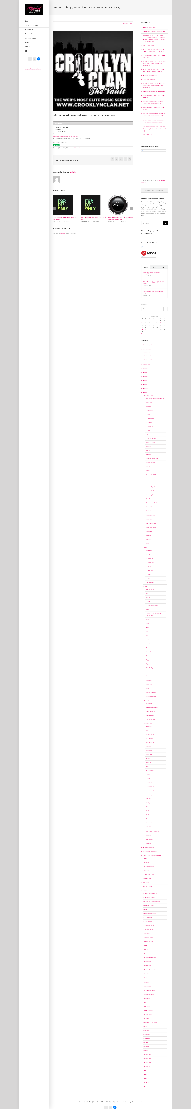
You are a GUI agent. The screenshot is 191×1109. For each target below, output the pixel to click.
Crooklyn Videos (148, 937)
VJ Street (146, 1074)
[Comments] (163, 267)
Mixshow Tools (150, 491)
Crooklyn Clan (73, 148)
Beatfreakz (149, 750)
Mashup (146, 978)
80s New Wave (150, 589)
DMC (147, 434)
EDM (147, 609)
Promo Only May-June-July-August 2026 (154, 91)
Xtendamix (147, 1087)
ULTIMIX (148, 535)
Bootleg (148, 597)
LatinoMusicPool (150, 711)
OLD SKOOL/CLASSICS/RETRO (152, 855)
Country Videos (148, 929)
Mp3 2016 (145, 380)
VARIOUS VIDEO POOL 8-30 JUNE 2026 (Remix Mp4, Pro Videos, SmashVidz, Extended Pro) (154, 115)
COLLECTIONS (148, 395)
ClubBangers (149, 410)
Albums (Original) (147, 345)
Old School (147, 870)
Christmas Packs (148, 356)
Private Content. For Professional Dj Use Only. (65, 136)
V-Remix (146, 1046)
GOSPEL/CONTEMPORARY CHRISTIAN (154, 614)
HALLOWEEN (147, 364)
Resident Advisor (150, 515)
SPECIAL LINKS (147, 886)
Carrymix (148, 406)
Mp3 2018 (145, 388)
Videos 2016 (147, 1062)
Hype (147, 623)
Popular (146, 267)
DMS (147, 815)
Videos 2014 (147, 1054)
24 (142, 329)
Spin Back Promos (151, 523)
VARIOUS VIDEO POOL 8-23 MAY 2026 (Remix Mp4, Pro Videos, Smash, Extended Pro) (154, 129)
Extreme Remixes (150, 442)
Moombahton (149, 643)
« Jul (142, 333)
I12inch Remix (150, 827)
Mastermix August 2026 (149, 27)
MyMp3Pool (149, 839)
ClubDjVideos (148, 921)
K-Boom (148, 470)
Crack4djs (148, 414)
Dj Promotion (149, 422)
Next (131, 23)
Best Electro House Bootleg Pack (155, 398)
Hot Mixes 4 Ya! (150, 462)
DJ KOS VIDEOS (148, 941)
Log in (151, 190)
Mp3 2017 (145, 384)
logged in (62, 258)
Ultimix (146, 1042)
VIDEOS (145, 890)
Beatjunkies (149, 754)
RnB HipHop (149, 668)
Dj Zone (148, 430)
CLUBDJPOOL (148, 917)
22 (161, 327)
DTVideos (147, 950)
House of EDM (106, 1102)
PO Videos (147, 998)
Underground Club (151, 696)
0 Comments (81, 148)
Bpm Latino (149, 703)
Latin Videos (147, 974)
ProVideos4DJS (148, 1010)
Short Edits (149, 672)
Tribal (147, 688)
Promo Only (149, 507)
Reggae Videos (148, 1014)
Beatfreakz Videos (149, 905)
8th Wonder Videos (149, 897)
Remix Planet (149, 511)
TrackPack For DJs (151, 527)
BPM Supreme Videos (150, 913)
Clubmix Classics (149, 866)
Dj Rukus (148, 574)
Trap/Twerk (149, 684)
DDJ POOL (149, 799)
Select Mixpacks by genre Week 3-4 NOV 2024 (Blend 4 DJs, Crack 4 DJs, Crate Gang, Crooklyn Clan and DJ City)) (65, 219)
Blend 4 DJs (149, 766)
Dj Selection (149, 426)
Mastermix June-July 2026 (150, 75)
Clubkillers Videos (149, 925)
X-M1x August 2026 (148, 45)
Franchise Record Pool (152, 823)
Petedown (148, 648)
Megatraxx (149, 483)
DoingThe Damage (151, 438)
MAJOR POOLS (148, 723)
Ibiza (147, 627)
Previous (125, 23)
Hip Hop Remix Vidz (149, 970)
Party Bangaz (149, 499)
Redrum (148, 656)
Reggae (148, 660)
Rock (145, 1026)
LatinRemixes (149, 715)
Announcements (147, 349)
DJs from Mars (150, 582)
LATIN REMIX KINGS (152, 707)
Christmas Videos (149, 360)
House (147, 619)
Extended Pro (148, 954)
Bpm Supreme (149, 770)
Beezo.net (148, 762)
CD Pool (148, 774)
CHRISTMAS (146, 353)
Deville (148, 554)
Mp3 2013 (145, 368)
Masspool (148, 835)
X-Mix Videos (148, 1083)
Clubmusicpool (150, 786)
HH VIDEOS (147, 966)
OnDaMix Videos (149, 994)
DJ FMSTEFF (149, 566)
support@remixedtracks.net (33, 69)
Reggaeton (149, 664)
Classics (146, 862)
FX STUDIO (147, 962)
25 (146, 329)
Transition (149, 680)
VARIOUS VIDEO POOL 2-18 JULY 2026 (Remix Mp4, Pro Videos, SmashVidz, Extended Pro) (154, 85)
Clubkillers (149, 782)
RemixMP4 (147, 1018)
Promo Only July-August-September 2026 (154, 31)
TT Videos (147, 1038)
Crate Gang (149, 794)
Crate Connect (150, 790)
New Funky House (151, 495)
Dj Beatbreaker (150, 558)
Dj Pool (148, 807)
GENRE (146, 586)
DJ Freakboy (149, 570)
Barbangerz (149, 746)
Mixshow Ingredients (151, 487)
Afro (147, 593)
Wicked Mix (147, 878)
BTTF (145, 858)
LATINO (146, 700)
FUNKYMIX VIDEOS (150, 958)
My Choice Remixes (148, 847)
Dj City (148, 803)
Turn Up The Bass (151, 692)
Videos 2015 (147, 1058)
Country (148, 601)
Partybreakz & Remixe (152, 503)
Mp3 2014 (145, 372)
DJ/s (145, 547)
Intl (147, 631)
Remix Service (146, 882)
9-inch (147, 730)
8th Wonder (149, 726)
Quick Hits (149, 652)
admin (56, 148)
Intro (147, 635)
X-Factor (148, 539)
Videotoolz (147, 1066)
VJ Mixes (146, 1070)
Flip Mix (148, 446)
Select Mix (149, 519)
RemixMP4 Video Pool (150, 1022)
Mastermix (149, 478)
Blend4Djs (149, 402)
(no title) (145, 139)
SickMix (148, 843)
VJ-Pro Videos (148, 1079)
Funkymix (149, 454)
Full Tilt (148, 450)
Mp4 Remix (147, 986)
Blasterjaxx (149, 550)
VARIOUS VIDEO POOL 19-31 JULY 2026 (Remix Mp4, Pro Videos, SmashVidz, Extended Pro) (154, 63)
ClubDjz (148, 778)
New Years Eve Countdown (150, 851)
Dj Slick (148, 578)
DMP (147, 811)
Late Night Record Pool (152, 831)
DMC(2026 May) (147, 135)
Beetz (145, 909)
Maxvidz (146, 982)
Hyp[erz (148, 466)
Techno (148, 676)
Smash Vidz (147, 1030)
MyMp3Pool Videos (149, 990)
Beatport (148, 758)
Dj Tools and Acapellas (152, 605)
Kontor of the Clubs (151, 474)
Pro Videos (147, 1006)
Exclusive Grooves (151, 819)
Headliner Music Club (152, 458)
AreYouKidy (149, 738)
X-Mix (148, 543)
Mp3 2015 (145, 376)
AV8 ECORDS (150, 742)
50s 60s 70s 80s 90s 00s (150, 893)
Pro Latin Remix (150, 719)
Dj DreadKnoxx (150, 562)
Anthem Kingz (150, 734)
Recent (154, 267)
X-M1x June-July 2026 (149, 79)
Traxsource (149, 531)
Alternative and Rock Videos (152, 901)
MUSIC (145, 392)
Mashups (148, 639)
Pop (145, 1002)
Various (146, 1050)
